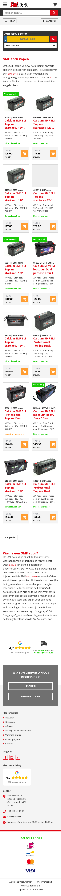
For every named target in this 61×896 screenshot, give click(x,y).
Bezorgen (10, 722)
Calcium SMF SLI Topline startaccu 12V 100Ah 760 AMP (15, 122)
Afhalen (9, 726)
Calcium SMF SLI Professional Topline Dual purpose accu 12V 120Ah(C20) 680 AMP (44, 486)
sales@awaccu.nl (15, 816)
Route (10, 805)
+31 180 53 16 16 (15, 811)
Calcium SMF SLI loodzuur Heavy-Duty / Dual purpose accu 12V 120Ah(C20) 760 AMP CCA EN (44, 413)
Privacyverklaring (44, 881)
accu (51, 77)
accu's (12, 564)
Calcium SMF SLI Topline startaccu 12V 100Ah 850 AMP (15, 268)
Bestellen (9, 717)
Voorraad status (13, 734)
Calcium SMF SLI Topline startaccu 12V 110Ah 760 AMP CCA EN (44, 195)
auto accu (31, 576)
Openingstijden (12, 739)
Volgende (10, 537)
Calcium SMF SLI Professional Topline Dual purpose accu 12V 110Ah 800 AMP (16, 413)
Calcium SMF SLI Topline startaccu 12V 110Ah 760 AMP (15, 195)
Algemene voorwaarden (20, 881)
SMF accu (13, 73)
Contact (9, 743)
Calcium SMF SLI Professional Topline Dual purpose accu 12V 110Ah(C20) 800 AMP (44, 340)
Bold (37, 885)
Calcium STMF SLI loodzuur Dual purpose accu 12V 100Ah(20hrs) (44, 268)
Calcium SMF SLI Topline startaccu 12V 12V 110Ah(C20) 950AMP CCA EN (15, 486)
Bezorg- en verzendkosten (18, 730)
